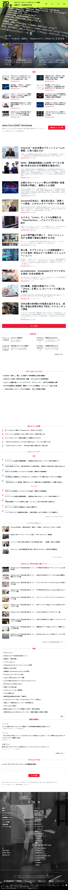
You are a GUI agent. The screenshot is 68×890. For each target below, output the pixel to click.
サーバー (37, 822)
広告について (42, 881)
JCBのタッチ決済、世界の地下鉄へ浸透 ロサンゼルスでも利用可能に (26, 379)
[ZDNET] (7, 4)
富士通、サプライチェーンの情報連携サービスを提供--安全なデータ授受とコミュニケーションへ (43, 253)
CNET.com (38, 850)
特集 (62, 716)
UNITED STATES (39, 858)
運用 (36, 831)
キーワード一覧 (6, 826)
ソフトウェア (39, 819)
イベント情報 (6, 822)
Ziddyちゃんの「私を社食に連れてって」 (16, 655)
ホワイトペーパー (7, 815)
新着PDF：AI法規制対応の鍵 (23, 5)
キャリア (37, 838)
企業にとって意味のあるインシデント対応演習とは (18, 702)
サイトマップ (60, 881)
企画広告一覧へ (58, 354)
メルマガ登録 (34, 775)
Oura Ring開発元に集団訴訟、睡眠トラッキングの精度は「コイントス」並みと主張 (30, 385)
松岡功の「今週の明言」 (11, 659)
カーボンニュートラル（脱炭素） (13, 690)
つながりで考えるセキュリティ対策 (14, 677)
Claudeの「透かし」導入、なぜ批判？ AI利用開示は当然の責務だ (25, 375)
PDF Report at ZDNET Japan (13, 684)
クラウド (32, 281)
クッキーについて (30, 881)
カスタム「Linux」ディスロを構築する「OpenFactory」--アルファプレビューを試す (42, 220)
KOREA (37, 865)
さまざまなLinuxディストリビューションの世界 (18, 665)
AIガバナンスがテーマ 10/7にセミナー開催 (27, 2)
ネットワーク (39, 826)
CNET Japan (19, 784)
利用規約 (19, 881)
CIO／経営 (33, 158)
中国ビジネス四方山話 (10, 687)
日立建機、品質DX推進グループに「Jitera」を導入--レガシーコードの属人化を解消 (43, 289)
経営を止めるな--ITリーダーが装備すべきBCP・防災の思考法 (22, 709)
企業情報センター (7, 817)
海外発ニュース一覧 (56, 127)
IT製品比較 (5, 824)
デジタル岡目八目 (9, 693)
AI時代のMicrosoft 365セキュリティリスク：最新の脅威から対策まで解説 (26, 712)
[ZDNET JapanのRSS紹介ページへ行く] (39, 802)
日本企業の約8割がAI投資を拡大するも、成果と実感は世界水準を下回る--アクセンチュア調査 (43, 306)
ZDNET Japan (6, 852)
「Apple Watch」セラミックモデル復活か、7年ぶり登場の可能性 (24, 389)
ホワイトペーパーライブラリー (54, 516)
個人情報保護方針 (9, 881)
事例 (3, 810)
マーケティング (39, 833)
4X (3, 848)
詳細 (30, 888)
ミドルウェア (39, 829)
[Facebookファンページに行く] (29, 802)
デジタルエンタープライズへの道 (13, 674)
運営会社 (51, 881)
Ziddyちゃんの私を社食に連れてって (52, 642)
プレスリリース (6, 819)
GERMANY (38, 862)
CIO (36, 810)
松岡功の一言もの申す (10, 668)
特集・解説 (33, 230)
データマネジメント (35, 177)
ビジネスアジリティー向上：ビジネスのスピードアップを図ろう (22, 699)
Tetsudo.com (6, 855)
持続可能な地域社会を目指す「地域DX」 (15, 696)
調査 (36, 842)
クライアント (39, 815)
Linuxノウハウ (8, 652)
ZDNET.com (38, 852)
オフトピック (39, 840)
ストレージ (38, 824)
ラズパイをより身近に (10, 705)
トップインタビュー (57, 557)
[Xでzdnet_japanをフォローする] (34, 802)
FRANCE (37, 860)
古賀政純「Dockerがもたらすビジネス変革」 (17, 671)
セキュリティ (33, 266)
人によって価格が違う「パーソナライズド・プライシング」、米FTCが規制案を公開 (30, 382)
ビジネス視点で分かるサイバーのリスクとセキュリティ (20, 680)
